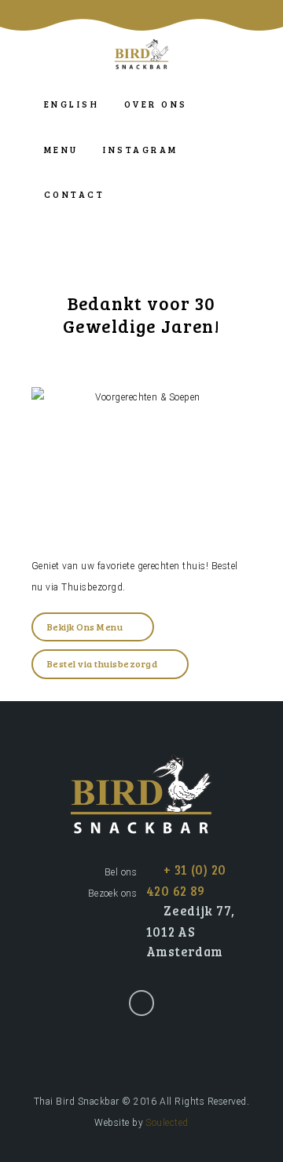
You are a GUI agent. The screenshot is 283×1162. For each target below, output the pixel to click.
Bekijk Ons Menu (85, 626)
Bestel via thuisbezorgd (102, 663)
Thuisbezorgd (92, 587)
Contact (74, 194)
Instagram (140, 149)
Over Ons (156, 104)
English (71, 104)
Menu (61, 149)
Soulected (166, 1122)
